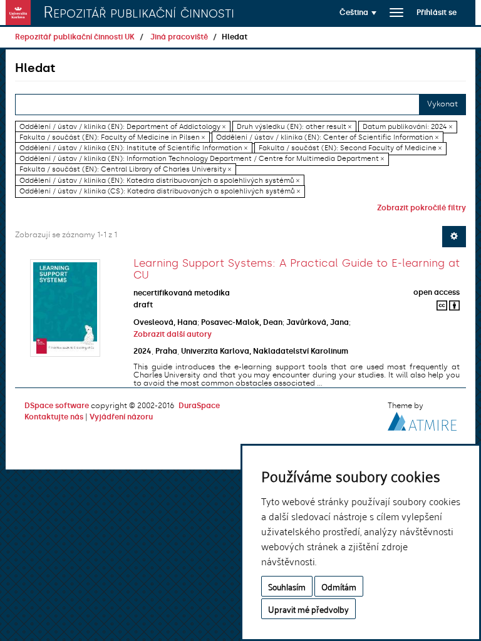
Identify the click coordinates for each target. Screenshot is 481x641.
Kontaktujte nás (53, 417)
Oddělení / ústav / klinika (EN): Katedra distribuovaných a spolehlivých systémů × (159, 181)
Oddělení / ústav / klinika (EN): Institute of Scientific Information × (133, 148)
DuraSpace (199, 405)
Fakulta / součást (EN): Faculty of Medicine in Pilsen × (112, 137)
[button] (358, 12)
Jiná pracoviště (179, 37)
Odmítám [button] (338, 586)
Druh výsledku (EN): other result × (294, 127)
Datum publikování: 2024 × (407, 127)
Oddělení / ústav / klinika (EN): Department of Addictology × (122, 127)
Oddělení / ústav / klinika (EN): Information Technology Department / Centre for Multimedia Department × (201, 159)
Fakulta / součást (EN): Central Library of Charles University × (125, 170)
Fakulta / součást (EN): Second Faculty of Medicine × (350, 148)
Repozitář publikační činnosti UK (75, 37)
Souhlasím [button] (287, 586)
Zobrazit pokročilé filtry (421, 207)
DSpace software (56, 405)
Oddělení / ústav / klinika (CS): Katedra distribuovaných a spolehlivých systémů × (159, 191)
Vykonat (442, 104)
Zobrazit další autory (172, 334)
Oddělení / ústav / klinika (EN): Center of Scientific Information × (327, 137)
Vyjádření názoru (121, 417)
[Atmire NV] (422, 419)
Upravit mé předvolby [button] (308, 609)
